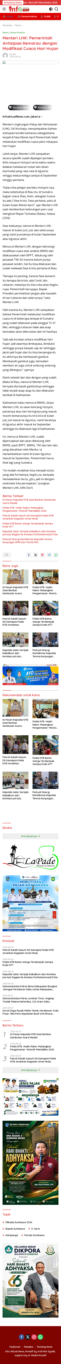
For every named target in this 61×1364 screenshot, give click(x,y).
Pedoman (14, 1346)
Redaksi (28, 1346)
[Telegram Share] (49, 555)
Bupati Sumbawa (15, 1228)
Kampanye (12, 1235)
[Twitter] (27, 1337)
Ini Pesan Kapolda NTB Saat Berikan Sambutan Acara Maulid (29, 501)
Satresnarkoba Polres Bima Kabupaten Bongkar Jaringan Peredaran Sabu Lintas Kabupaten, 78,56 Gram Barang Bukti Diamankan (30, 988)
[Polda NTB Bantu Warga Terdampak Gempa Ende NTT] (45, 608)
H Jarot (35, 1228)
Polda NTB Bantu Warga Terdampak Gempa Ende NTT (28, 525)
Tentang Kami (44, 1346)
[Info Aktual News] (19, 9)
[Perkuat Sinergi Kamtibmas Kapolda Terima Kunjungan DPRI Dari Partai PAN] (45, 639)
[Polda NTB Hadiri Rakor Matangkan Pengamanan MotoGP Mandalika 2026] (45, 576)
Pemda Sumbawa (34, 1235)
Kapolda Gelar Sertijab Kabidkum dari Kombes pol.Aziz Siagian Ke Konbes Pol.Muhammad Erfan (30, 533)
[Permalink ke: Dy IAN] (5, 55)
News (5, 32)
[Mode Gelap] (51, 9)
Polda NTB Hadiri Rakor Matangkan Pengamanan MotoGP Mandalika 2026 (24, 509)
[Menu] (5, 9)
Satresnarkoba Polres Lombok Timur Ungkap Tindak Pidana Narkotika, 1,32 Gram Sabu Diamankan (28, 1000)
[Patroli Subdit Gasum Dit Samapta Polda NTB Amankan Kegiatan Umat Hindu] (15, 608)
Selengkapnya (29, 836)
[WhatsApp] (40, 1337)
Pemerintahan (17, 32)
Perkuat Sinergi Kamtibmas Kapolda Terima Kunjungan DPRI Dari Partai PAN (27, 541)
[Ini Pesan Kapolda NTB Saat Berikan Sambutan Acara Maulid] (15, 576)
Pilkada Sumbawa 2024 (19, 1222)
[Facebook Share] (28, 555)
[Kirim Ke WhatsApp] (55, 555)
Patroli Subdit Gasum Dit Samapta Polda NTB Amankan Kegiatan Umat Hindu (28, 517)
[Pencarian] (56, 9)
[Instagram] (34, 1337)
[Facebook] (21, 1337)
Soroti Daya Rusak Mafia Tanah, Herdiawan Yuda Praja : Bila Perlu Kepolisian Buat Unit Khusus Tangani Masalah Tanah (30, 1012)
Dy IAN (13, 54)
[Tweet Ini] (35, 555)
